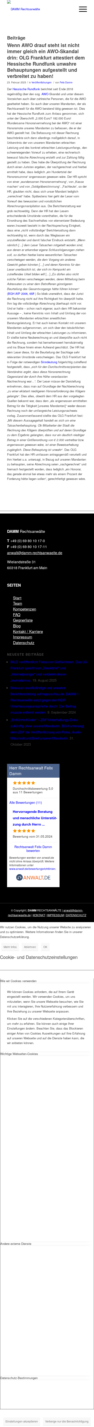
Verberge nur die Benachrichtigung (67, 1421)
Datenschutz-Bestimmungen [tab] (19, 1378)
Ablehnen (30, 947)
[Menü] (80, 9)
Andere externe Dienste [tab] (15, 1243)
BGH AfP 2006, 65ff (21, 293)
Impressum (22, 637)
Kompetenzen (24, 609)
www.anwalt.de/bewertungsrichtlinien (32, 869)
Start (17, 598)
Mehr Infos (10, 947)
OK (45, 947)
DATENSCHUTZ (76, 915)
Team (17, 603)
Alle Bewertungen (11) (25, 802)
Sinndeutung (49, 362)
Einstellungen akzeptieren (21, 1421)
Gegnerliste (23, 620)
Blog (17, 625)
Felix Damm (66, 82)
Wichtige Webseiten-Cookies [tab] (19, 1054)
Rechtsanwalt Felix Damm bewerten (33, 848)
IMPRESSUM (55, 915)
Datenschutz (23, 642)
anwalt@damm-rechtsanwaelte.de (34, 552)
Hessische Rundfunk (26, 89)
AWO (45, 94)
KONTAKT (39, 915)
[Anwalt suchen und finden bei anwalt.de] (33, 879)
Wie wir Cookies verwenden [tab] (18, 981)
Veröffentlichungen (41, 82)
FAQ (16, 614)
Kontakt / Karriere (28, 631)
